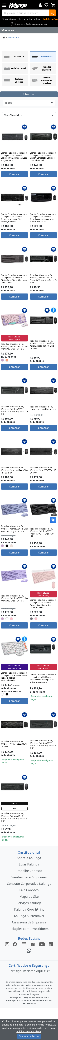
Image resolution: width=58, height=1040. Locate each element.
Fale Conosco (29, 890)
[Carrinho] (53, 4)
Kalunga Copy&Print (29, 909)
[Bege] (11, 545)
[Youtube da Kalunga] (41, 944)
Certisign (15, 971)
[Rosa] (7, 360)
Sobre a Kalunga (29, 858)
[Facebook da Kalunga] (15, 944)
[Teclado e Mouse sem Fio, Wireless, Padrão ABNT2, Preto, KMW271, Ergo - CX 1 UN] (43, 510)
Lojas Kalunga (29, 864)
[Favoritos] (46, 4)
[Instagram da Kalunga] (7, 944)
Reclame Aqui (33, 971)
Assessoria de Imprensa (29, 922)
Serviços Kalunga (29, 903)
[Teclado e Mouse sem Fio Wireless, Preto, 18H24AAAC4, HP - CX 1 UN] (14, 451)
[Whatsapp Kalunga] (29, 950)
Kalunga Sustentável (29, 916)
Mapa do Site (29, 896)
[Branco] (7, 618)
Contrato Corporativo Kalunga (29, 883)
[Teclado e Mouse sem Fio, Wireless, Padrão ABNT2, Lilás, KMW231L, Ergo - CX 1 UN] (14, 510)
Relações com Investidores (29, 929)
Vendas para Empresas (29, 877)
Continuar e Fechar (29, 1036)
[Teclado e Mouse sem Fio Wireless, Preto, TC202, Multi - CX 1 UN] (14, 724)
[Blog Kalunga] (23, 944)
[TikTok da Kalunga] (32, 944)
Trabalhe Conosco (29, 871)
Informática (13, 37)
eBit (47, 971)
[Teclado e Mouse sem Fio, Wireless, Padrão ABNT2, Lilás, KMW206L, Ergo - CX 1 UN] (14, 576)
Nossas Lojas (9, 19)
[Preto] (7, 545)
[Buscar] (52, 12)
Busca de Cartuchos (29, 19)
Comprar (14, 174)
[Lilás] (2, 360)
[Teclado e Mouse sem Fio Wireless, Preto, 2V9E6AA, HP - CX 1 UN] (43, 451)
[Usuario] (40, 4)
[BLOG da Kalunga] (50, 944)
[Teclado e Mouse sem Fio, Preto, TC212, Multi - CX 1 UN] (43, 390)
